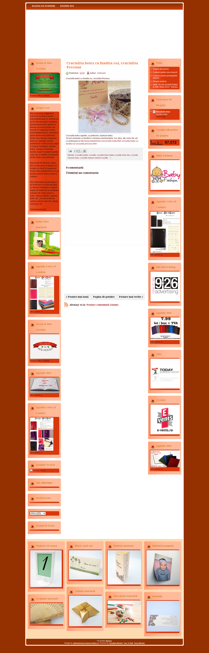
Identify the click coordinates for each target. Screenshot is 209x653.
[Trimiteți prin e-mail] (75, 151)
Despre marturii (160, 81)
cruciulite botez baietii (105, 155)
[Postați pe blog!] (78, 151)
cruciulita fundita (81, 155)
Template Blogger (116, 643)
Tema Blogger (139, 643)
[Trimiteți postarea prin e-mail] (70, 151)
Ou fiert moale (161, 114)
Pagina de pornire (43, 6)
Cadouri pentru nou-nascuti (165, 72)
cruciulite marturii (87, 158)
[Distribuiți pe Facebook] (84, 151)
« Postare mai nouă (77, 296)
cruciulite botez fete (122, 155)
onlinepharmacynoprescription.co (86, 643)
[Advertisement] (104, 269)
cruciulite (92, 155)
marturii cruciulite (101, 158)
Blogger (109, 641)
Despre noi (67, 6)
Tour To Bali (128, 643)
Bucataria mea (163, 112)
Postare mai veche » (131, 296)
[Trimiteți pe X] (81, 151)
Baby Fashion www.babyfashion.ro (58, 33)
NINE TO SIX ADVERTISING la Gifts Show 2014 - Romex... (166, 86)
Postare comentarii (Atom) (102, 304)
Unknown (101, 73)
